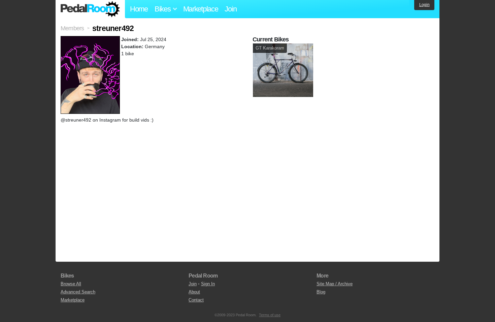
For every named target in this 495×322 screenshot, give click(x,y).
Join (230, 9)
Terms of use (269, 315)
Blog (321, 291)
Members (72, 28)
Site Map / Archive (335, 283)
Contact (196, 299)
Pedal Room (90, 9)
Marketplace (200, 9)
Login (424, 4)
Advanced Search (78, 291)
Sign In (208, 283)
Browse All (71, 283)
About (194, 291)
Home (139, 9)
